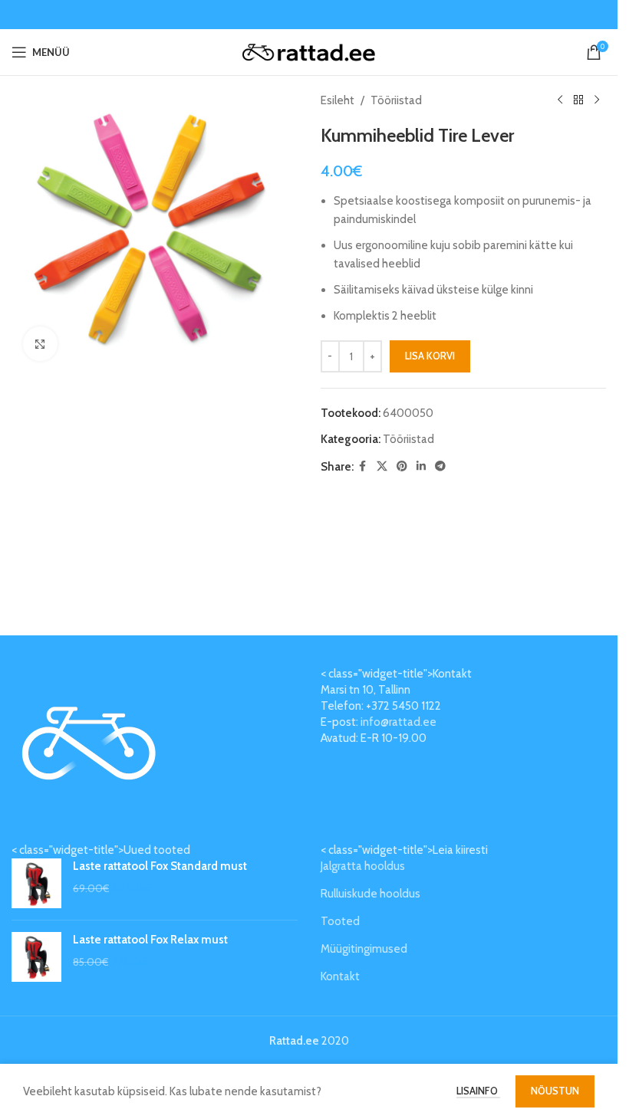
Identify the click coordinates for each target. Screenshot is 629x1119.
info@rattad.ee (398, 722)
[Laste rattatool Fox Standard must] (36, 883)
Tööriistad (396, 100)
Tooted (340, 921)
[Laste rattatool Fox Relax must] (36, 957)
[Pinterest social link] (402, 466)
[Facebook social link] (363, 466)
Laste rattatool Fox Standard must (160, 866)
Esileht (337, 100)
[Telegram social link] (440, 466)
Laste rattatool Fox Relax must (150, 940)
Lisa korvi (430, 355)
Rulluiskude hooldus (370, 894)
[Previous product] (560, 100)
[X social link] (382, 466)
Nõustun (555, 1091)
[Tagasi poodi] (578, 100)
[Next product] (597, 100)
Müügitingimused (364, 949)
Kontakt (340, 976)
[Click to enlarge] (40, 344)
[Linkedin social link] (421, 466)
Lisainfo (478, 1091)
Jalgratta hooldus (363, 866)
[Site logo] (308, 51)
